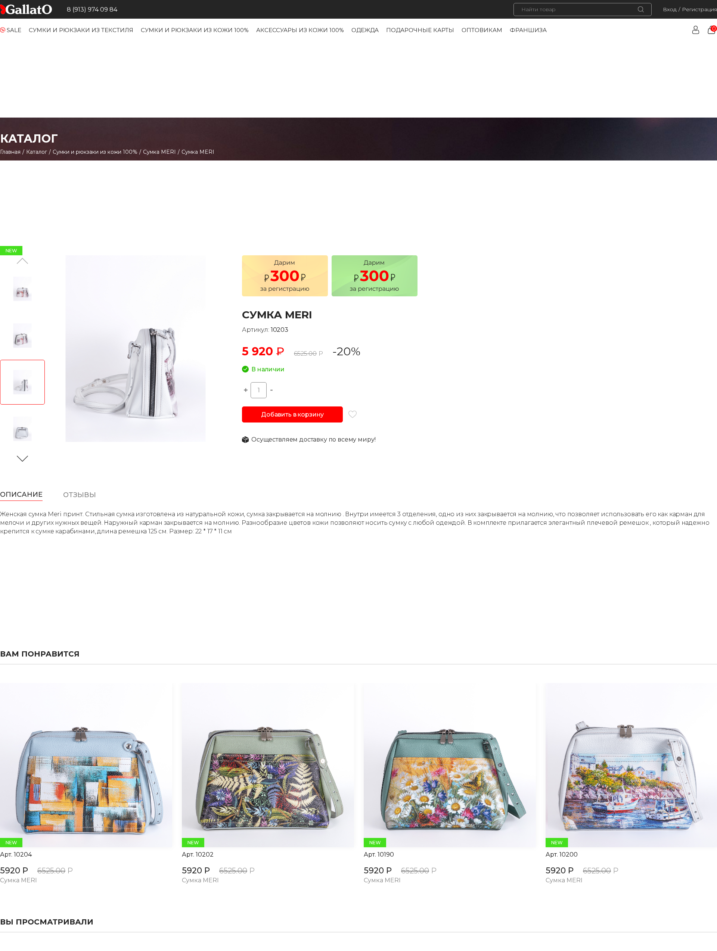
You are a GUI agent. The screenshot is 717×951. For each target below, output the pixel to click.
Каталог (36, 152)
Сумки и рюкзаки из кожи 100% (195, 30)
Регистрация (699, 9)
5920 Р (14, 871)
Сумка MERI (159, 152)
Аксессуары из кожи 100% (300, 30)
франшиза (528, 30)
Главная (10, 152)
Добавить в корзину (292, 414)
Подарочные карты (420, 30)
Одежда (365, 30)
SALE (14, 30)
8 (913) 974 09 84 (92, 9)
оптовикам (482, 30)
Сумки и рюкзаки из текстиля (81, 30)
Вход (670, 9)
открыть (77, 765)
